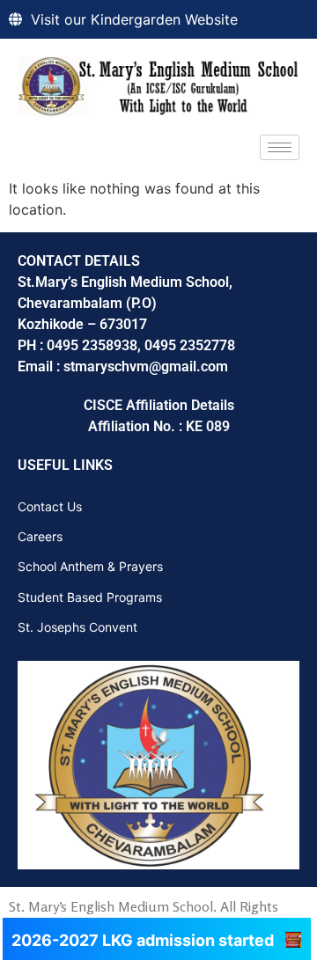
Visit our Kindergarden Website (134, 19)
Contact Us (50, 506)
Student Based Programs (90, 597)
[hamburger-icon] (279, 147)
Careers (40, 536)
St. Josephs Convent (77, 627)
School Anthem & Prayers (90, 566)
